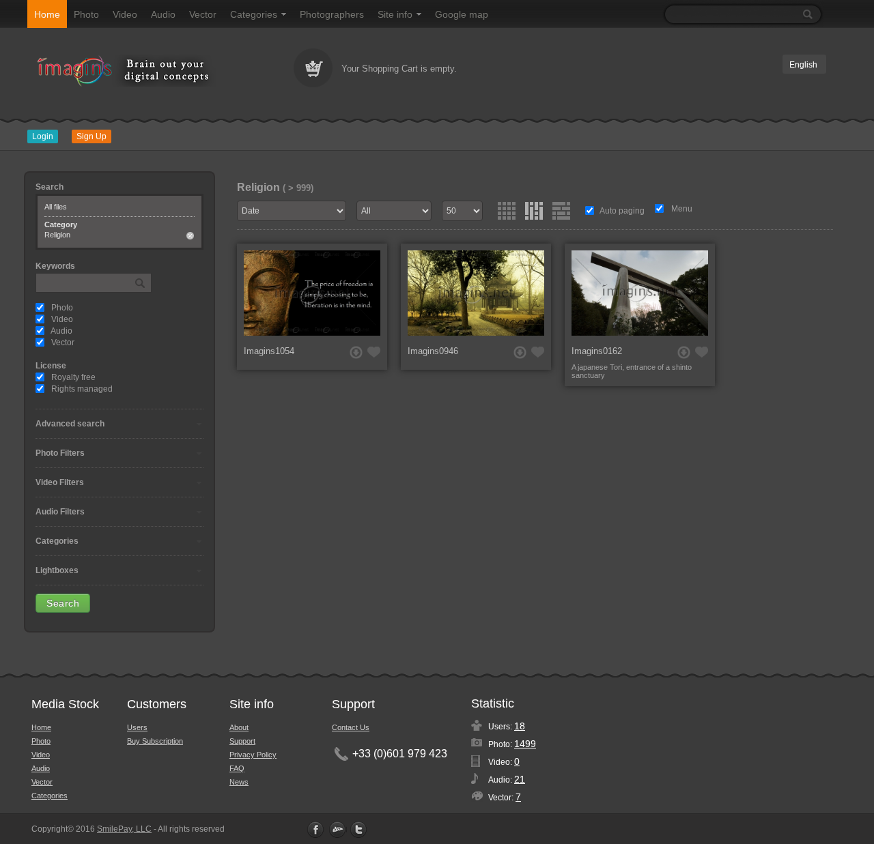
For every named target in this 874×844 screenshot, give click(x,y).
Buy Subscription (155, 741)
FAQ (236, 768)
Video (125, 14)
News (239, 782)
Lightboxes (57, 570)
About (239, 727)
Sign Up (91, 136)
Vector (202, 14)
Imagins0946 (433, 351)
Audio (163, 14)
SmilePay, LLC (124, 829)
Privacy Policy (253, 755)
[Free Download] (356, 352)
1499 (525, 743)
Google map (461, 14)
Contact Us (350, 727)
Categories (253, 14)
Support (242, 741)
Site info (395, 14)
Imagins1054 (269, 351)
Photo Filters (60, 453)
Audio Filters (60, 511)
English (803, 65)
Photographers (332, 14)
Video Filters (60, 482)
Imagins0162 (597, 351)
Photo (86, 14)
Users (137, 727)
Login (42, 136)
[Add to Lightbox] (373, 352)
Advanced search (70, 423)
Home (47, 14)
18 (519, 726)
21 (519, 779)
